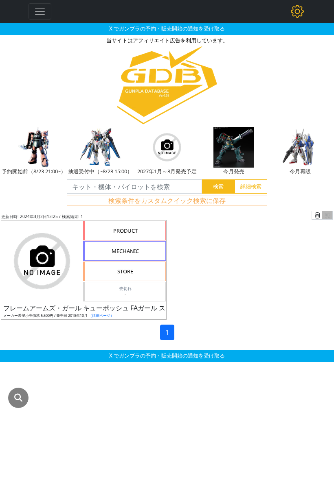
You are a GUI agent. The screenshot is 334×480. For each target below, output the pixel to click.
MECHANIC (125, 251)
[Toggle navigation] (40, 11)
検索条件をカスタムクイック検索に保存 (167, 200)
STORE (125, 271)
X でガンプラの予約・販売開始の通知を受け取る (167, 28)
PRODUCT (125, 230)
